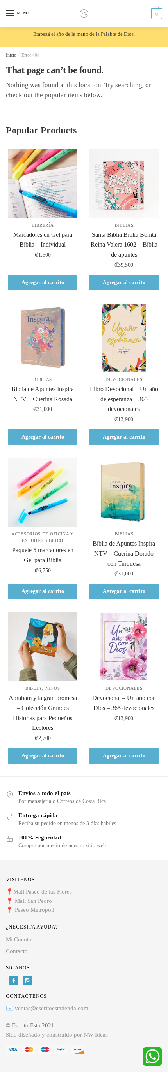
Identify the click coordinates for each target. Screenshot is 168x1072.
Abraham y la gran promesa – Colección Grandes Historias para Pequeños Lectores (43, 712)
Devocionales (123, 379)
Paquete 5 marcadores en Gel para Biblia (42, 555)
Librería (43, 225)
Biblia (33, 688)
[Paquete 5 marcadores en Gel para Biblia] (42, 492)
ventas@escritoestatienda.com (51, 1008)
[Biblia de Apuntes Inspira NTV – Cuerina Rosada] (42, 337)
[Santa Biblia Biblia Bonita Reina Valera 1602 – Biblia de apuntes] (124, 183)
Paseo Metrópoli (34, 910)
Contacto (17, 951)
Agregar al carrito (42, 282)
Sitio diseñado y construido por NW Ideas (57, 1035)
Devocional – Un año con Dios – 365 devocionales (124, 702)
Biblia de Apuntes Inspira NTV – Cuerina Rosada (42, 394)
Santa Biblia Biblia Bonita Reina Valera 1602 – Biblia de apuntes (124, 244)
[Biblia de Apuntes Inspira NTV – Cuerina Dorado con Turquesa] (124, 492)
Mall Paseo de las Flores (42, 891)
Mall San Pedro (34, 901)
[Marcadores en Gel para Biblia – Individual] (42, 183)
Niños (52, 688)
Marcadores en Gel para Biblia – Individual (42, 239)
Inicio (11, 55)
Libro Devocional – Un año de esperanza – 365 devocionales (124, 399)
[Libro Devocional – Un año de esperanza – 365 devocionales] (124, 337)
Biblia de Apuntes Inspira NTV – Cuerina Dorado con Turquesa (124, 553)
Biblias (124, 225)
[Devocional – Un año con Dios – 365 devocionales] (124, 646)
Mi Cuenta (18, 939)
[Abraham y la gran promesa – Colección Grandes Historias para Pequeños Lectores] (42, 646)
